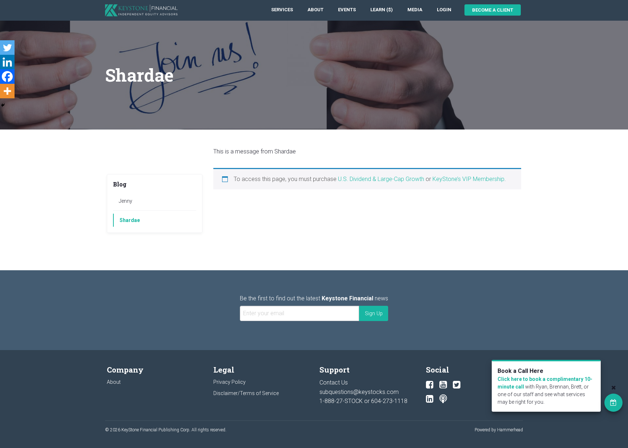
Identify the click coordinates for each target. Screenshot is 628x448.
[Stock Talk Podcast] (443, 399)
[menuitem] (282, 10)
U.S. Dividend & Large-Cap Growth (381, 179)
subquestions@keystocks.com (359, 392)
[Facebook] (7, 76)
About (315, 9)
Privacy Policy (229, 382)
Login (444, 9)
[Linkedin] (7, 62)
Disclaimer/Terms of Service (246, 393)
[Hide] (3, 105)
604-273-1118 (389, 401)
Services (282, 9)
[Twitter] (7, 47)
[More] (7, 91)
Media (414, 9)
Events (347, 9)
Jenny (125, 201)
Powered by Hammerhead (499, 429)
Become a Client (492, 10)
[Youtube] (443, 385)
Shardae (130, 220)
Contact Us (333, 382)
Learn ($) (381, 9)
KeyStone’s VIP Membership (468, 179)
